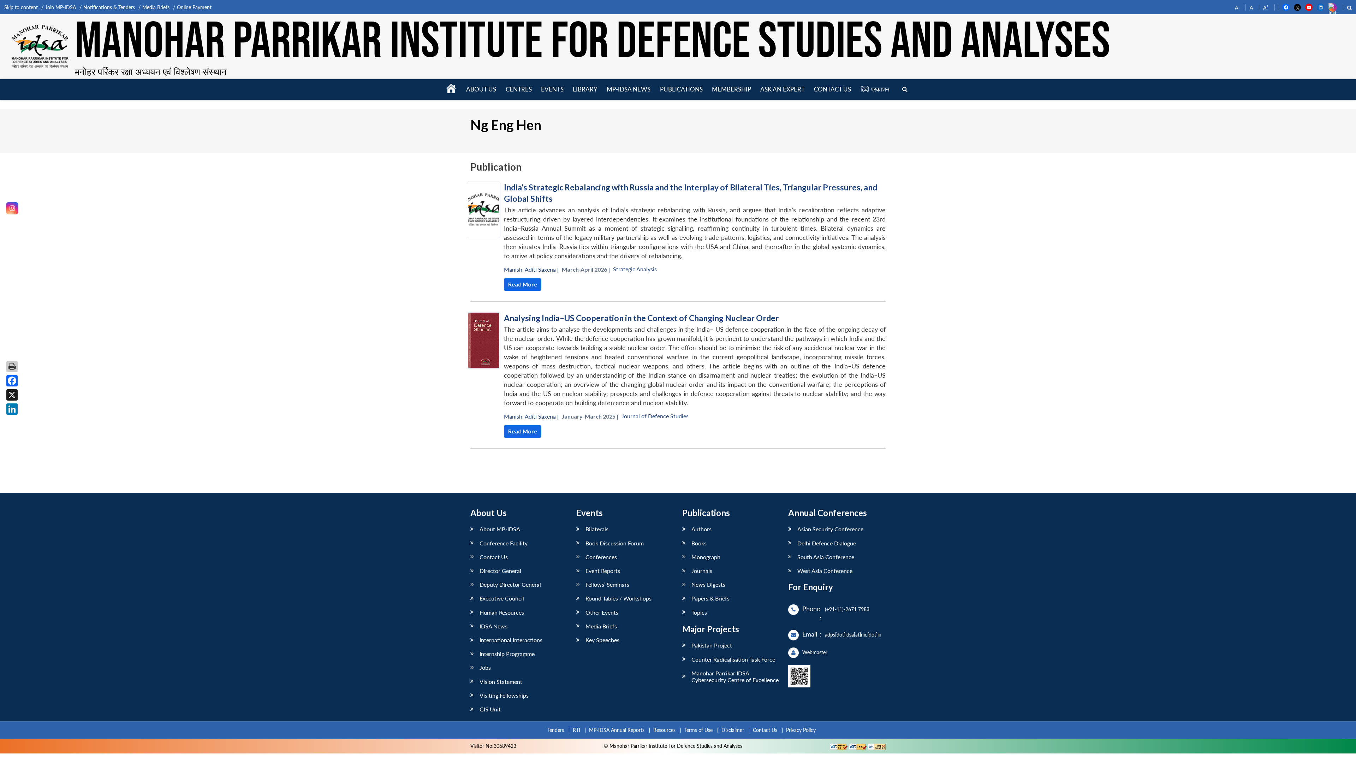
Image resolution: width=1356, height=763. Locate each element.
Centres (519, 89)
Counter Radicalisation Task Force (733, 659)
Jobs (485, 667)
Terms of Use (698, 730)
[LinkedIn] (12, 409)
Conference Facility (504, 543)
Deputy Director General (510, 584)
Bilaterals (596, 529)
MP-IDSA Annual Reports (616, 730)
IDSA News (493, 626)
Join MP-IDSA (60, 7)
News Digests (708, 584)
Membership (731, 89)
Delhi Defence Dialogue (826, 543)
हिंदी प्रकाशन (875, 89)
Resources (664, 730)
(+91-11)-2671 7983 (847, 609)
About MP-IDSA (500, 529)
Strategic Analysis (635, 269)
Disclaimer (732, 730)
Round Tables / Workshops (618, 598)
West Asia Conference (824, 570)
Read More (522, 284)
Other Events (601, 612)
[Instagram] (12, 208)
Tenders (555, 730)
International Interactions (511, 640)
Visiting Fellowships (504, 695)
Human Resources (502, 612)
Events (552, 89)
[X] (12, 395)
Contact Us (494, 557)
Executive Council (502, 598)
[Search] (905, 89)
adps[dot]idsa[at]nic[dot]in (853, 635)
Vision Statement (501, 681)
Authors (701, 529)
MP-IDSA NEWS (628, 89)
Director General (500, 570)
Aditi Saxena (540, 269)
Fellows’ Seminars (607, 584)
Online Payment (194, 7)
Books (699, 543)
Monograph (705, 557)
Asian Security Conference (830, 529)
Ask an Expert (782, 89)
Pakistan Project (711, 645)
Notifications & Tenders (109, 7)
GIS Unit (490, 709)
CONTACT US (832, 89)
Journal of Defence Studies (655, 416)
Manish (513, 269)
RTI (576, 730)
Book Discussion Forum (614, 543)
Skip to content (21, 7)
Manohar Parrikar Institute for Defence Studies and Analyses (592, 42)
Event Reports (602, 570)
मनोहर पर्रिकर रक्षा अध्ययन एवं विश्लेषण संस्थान (151, 71)
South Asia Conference (825, 557)
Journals (701, 570)
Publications (681, 89)
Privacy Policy (801, 730)
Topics (699, 612)
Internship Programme (507, 653)
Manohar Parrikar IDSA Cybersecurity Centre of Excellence (735, 676)
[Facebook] (12, 381)
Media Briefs (156, 7)
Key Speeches (602, 640)
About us (481, 89)
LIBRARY (585, 89)
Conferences (601, 557)
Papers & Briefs (710, 598)
